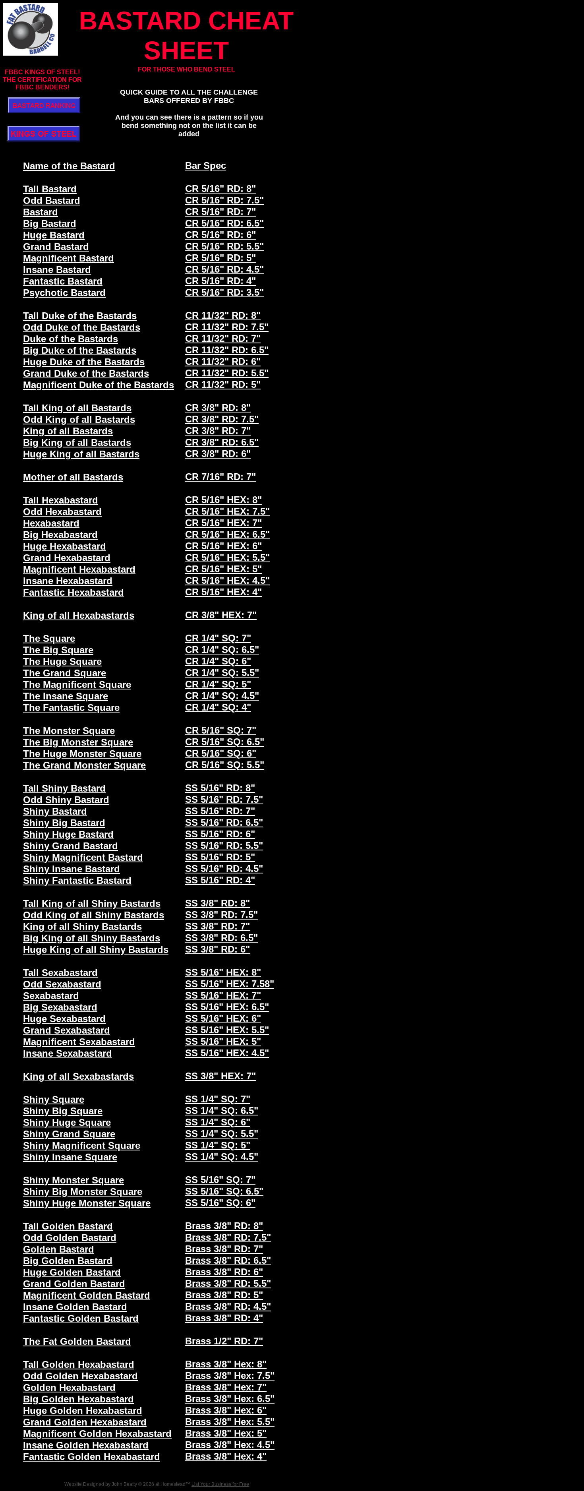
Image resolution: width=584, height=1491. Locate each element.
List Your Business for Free (220, 1484)
